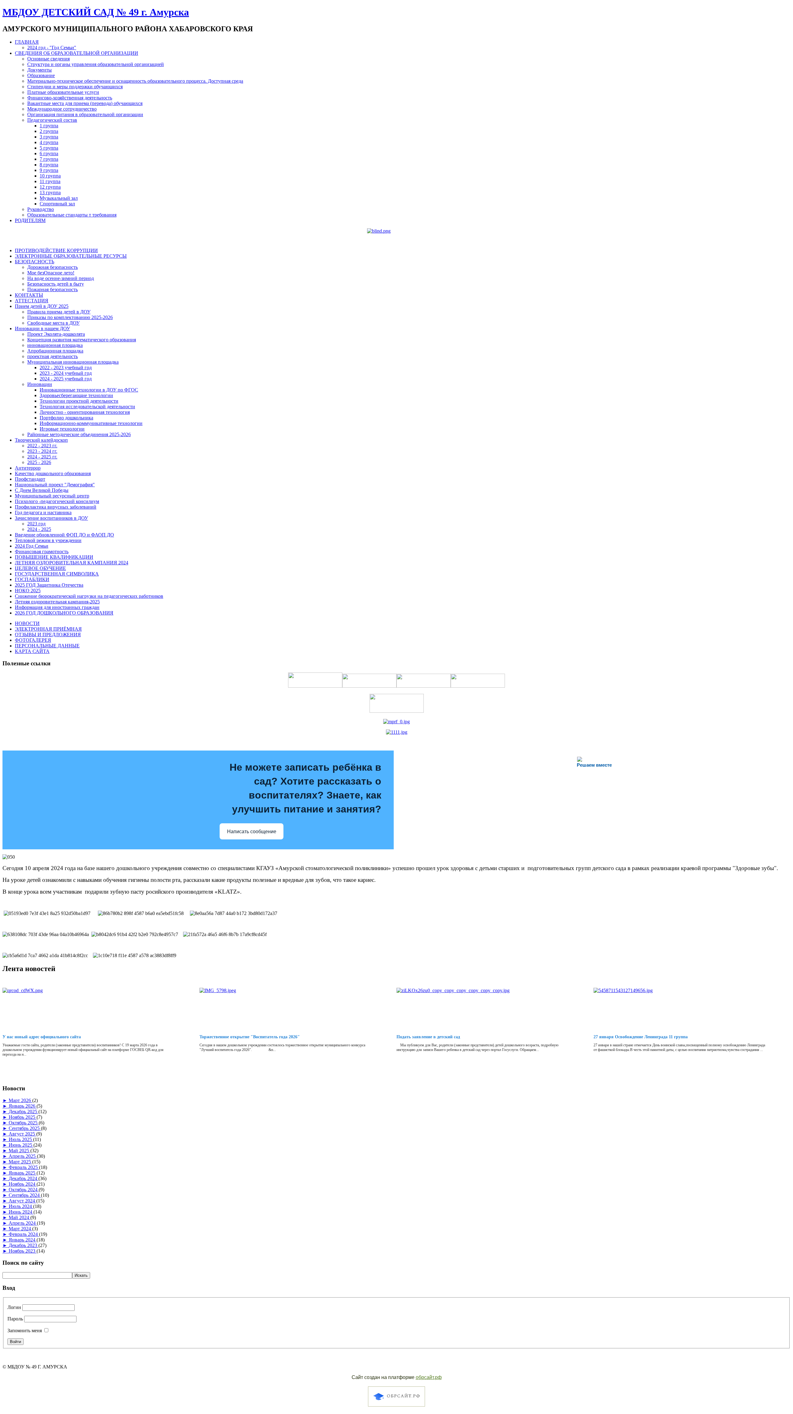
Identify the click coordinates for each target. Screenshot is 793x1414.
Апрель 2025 (23, 1156)
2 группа (49, 131)
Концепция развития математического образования (81, 339)
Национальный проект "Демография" (55, 484)
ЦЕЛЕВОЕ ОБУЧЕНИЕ (40, 568)
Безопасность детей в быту (55, 284)
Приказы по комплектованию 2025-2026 (70, 317)
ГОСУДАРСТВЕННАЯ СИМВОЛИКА (57, 573)
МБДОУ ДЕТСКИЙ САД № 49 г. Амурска (95, 12)
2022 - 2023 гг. (42, 445)
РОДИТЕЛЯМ (30, 220)
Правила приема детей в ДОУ (58, 311)
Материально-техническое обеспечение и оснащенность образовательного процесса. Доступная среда (135, 81)
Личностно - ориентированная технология (85, 412)
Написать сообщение (251, 831)
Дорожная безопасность (52, 267)
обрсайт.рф (429, 1377)
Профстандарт (30, 479)
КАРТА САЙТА (32, 651)
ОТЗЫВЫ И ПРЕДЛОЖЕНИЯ (48, 634)
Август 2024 (22, 1200)
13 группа (50, 192)
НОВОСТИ (27, 623)
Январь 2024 (23, 1239)
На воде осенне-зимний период (60, 278)
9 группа (49, 170)
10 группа (50, 175)
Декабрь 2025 (23, 1111)
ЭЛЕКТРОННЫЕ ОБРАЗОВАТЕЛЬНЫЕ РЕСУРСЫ (71, 256)
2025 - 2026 (39, 462)
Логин (14, 1307)
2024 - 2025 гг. (42, 456)
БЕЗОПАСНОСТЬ (34, 261)
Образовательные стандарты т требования (71, 214)
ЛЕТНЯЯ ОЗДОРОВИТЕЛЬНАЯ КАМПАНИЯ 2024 (71, 562)
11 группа (50, 181)
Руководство (40, 209)
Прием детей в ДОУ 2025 (41, 306)
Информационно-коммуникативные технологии (91, 423)
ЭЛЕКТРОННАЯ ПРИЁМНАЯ (48, 629)
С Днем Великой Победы (41, 490)
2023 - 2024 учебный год (66, 373)
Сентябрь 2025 (25, 1128)
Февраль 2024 (24, 1234)
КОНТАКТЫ (29, 295)
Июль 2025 (21, 1139)
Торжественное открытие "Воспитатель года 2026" (249, 1037)
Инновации (39, 384)
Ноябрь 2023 (23, 1251)
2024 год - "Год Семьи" (51, 47)
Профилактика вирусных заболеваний (55, 507)
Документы (39, 69)
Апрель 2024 (23, 1223)
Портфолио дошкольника (66, 417)
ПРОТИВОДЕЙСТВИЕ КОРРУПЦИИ (56, 250)
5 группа (49, 148)
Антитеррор (28, 468)
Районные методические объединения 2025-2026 (79, 434)
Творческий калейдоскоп (41, 440)
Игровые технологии (62, 428)
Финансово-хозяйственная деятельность (69, 97)
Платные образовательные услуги (63, 92)
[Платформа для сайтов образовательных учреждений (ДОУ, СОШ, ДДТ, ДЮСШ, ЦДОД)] (396, 1407)
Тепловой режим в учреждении (48, 540)
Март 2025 (20, 1161)
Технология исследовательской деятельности (87, 406)
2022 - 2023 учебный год (66, 367)
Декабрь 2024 (23, 1178)
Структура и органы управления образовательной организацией (95, 64)
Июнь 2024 (21, 1212)
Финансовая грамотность (41, 551)
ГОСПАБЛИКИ (32, 579)
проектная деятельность (52, 356)
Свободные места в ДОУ (53, 323)
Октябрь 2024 (24, 1189)
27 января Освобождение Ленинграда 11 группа (641, 1037)
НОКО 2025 (28, 590)
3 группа (49, 136)
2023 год (36, 523)
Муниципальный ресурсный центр (52, 495)
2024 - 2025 (39, 529)
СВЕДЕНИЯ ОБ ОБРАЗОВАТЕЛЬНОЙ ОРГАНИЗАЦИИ (76, 53)
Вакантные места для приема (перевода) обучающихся (84, 103)
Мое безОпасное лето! (50, 272)
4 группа (49, 142)
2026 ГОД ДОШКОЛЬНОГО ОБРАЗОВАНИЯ (64, 612)
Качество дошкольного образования (53, 473)
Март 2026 (20, 1100)
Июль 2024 (21, 1206)
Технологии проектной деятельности (79, 401)
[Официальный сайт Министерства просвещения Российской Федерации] (396, 721)
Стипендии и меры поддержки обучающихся (75, 86)
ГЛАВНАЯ (27, 42)
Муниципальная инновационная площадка (73, 362)
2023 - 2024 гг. (42, 451)
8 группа (49, 164)
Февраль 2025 (24, 1167)
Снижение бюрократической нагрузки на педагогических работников (89, 596)
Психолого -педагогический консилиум (57, 501)
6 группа (49, 153)
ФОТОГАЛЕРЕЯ (33, 640)
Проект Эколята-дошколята (56, 334)
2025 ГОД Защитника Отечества (49, 585)
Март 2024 (20, 1228)
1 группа (49, 125)
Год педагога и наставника (43, 512)
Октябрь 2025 (24, 1122)
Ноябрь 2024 (23, 1184)
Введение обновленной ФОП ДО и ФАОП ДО (64, 534)
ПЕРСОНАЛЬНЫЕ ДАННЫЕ (47, 645)
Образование (41, 75)
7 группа (49, 159)
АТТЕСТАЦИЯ (31, 300)
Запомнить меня (24, 1330)
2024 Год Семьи (31, 546)
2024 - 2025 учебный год (66, 378)
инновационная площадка (55, 345)
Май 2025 (19, 1150)
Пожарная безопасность (52, 289)
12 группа (50, 187)
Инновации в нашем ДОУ (42, 328)
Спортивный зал (57, 203)
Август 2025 (22, 1133)
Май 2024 (19, 1217)
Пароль (15, 1318)
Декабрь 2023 (23, 1245)
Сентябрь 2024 (25, 1195)
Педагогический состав (52, 120)
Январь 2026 (23, 1106)
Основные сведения (48, 58)
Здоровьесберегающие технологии (76, 395)
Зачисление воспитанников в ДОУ (51, 518)
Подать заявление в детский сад (428, 1037)
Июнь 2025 (21, 1145)
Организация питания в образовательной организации (85, 114)
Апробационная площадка (55, 350)
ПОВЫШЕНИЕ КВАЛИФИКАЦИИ (54, 557)
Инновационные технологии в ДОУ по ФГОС (89, 389)
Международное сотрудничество (62, 109)
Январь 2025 (23, 1172)
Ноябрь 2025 (23, 1117)
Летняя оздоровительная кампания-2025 (57, 601)
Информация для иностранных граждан (57, 607)
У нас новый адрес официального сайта (41, 1037)
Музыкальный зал (59, 198)
